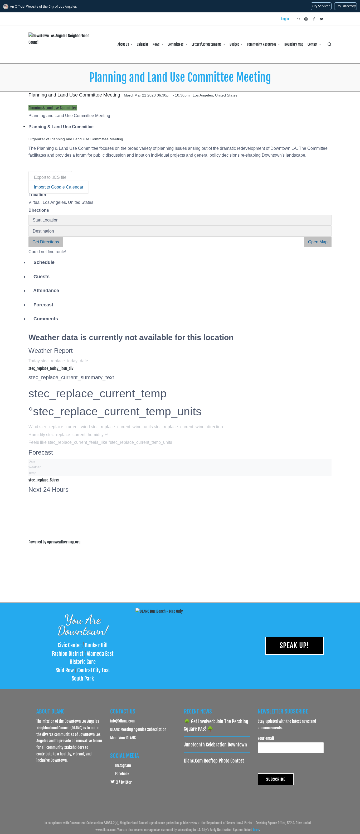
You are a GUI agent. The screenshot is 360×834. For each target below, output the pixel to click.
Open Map (318, 242)
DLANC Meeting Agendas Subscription (138, 729)
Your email (266, 738)
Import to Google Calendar (58, 187)
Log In (285, 19)
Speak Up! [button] (294, 645)
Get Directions (45, 242)
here (256, 830)
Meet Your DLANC (123, 737)
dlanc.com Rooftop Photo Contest (214, 761)
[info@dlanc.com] (298, 19)
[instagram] (306, 19)
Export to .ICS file (50, 177)
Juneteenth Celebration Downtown (215, 744)
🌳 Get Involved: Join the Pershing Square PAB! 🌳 (216, 725)
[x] (321, 19)
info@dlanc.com (122, 721)
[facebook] (314, 19)
